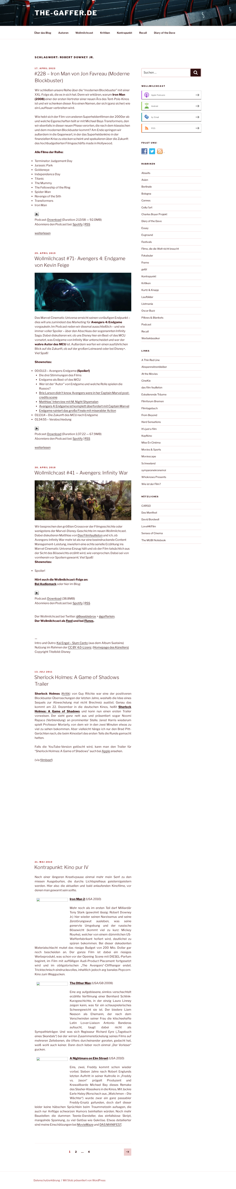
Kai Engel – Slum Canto (72, 643)
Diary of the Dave (164, 32)
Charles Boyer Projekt (154, 214)
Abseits (145, 172)
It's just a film (149, 428)
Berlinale (146, 186)
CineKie (146, 380)
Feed (69, 621)
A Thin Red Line (150, 360)
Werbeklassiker (150, 338)
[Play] (37, 215)
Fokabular (147, 255)
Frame (145, 262)
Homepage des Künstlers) (111, 647)
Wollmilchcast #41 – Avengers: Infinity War (81, 473)
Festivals (146, 241)
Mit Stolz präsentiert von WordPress (84, 1180)
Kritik (66, 693)
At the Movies (149, 373)
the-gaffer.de (66, 13)
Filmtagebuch (149, 408)
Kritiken (105, 32)
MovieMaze (85, 1124)
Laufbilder (147, 296)
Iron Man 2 (77, 899)
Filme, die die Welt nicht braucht (160, 248)
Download (54, 219)
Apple (106, 751)
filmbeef (46, 760)
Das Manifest (149, 512)
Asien (144, 179)
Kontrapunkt (124, 32)
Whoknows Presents (153, 477)
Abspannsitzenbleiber (154, 366)
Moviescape (148, 456)
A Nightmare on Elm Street (89, 1058)
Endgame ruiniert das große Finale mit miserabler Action (77, 410)
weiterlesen (43, 233)
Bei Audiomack (45, 584)
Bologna (146, 193)
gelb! (144, 269)
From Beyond (149, 415)
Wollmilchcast (84, 32)
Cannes (145, 200)
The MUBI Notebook (153, 540)
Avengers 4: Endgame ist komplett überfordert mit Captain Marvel (84, 406)
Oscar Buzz (148, 310)
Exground (147, 234)
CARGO (146, 505)
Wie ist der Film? (151, 484)
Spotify (78, 224)
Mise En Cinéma (151, 442)
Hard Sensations (151, 421)
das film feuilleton (151, 387)
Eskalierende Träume (153, 394)
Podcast (146, 324)
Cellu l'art (146, 207)
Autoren (63, 32)
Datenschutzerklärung (47, 1180)
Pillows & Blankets (152, 317)
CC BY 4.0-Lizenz (79, 647)
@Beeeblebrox (86, 616)
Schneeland (148, 463)
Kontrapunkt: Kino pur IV (61, 867)
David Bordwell (150, 519)
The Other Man (80, 983)
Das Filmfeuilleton (90, 535)
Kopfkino (146, 435)
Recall (143, 32)
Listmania (147, 303)
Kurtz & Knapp (150, 289)
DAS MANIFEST (110, 1124)
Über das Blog (42, 32)
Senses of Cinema (152, 533)
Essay (144, 228)
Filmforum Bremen (152, 401)
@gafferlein (106, 616)
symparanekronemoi (153, 470)
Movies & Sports (151, 449)
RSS (87, 224)
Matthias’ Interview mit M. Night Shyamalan (68, 402)
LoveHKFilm (148, 526)
